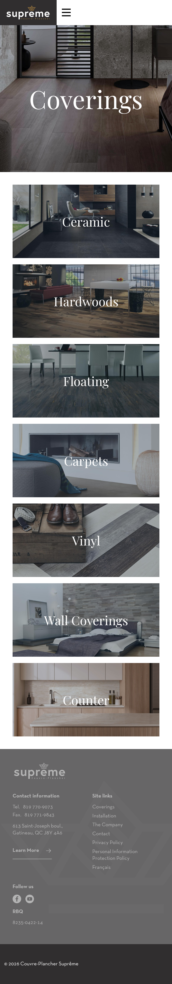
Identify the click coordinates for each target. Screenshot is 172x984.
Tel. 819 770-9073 (33, 807)
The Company (107, 824)
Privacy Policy (107, 842)
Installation (104, 816)
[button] (66, 13)
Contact (101, 833)
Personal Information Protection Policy (115, 855)
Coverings (103, 807)
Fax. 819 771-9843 (33, 815)
